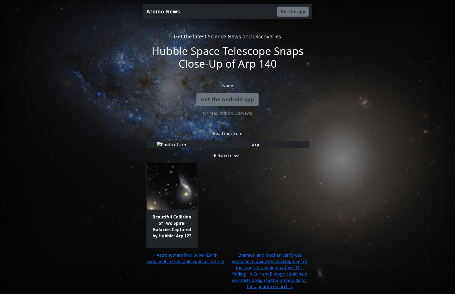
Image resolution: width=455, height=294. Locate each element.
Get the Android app (227, 99)
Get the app (293, 11)
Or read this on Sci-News (227, 113)
